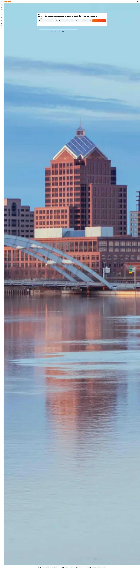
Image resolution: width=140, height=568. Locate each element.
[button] (2, 1)
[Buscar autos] (1, 10)
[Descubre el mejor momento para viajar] (1, 17)
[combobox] (41, 18)
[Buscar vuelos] (1, 5)
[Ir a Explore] (1, 13)
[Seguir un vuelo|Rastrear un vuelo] (1, 15)
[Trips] (1, 20)
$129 (80, 16)
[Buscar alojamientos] (1, 7)
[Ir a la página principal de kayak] (7, 1)
